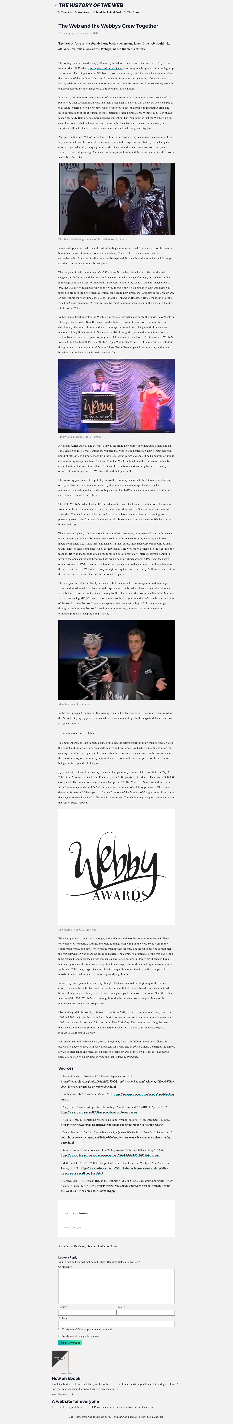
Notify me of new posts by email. (81, 1336)
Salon (158, 445)
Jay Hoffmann (115, 1416)
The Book (133, 12)
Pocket (114, 1246)
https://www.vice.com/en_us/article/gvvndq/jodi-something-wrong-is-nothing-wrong (112, 1125)
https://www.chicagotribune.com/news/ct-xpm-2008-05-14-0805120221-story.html (110, 1155)
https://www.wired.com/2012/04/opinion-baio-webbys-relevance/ (99, 1112)
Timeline (66, 12)
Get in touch (129, 1416)
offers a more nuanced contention (103, 118)
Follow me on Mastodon (151, 1416)
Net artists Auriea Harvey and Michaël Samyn (84, 445)
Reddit (102, 1246)
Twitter (92, 1246)
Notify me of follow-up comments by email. (87, 1329)
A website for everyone (75, 1401)
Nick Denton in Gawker (85, 102)
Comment (65, 1266)
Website (63, 1318)
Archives (83, 12)
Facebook (79, 1246)
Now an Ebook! (67, 1378)
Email (121, 1307)
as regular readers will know (106, 68)
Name (62, 1307)
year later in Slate (123, 102)
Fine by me (77, 1227)
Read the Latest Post (108, 12)
